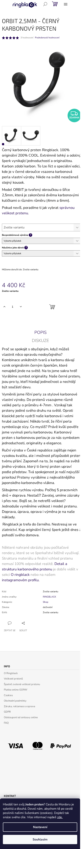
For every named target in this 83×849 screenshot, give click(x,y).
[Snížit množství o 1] (20, 307)
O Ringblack (11, 673)
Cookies (8, 695)
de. (60, 817)
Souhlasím (40, 839)
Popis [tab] (40, 332)
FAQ (6, 723)
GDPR (7, 712)
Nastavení (40, 827)
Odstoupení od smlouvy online (21, 717)
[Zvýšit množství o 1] (4, 307)
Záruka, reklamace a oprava (19, 706)
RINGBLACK (49, 596)
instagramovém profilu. (20, 580)
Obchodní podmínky (15, 701)
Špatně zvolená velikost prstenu (22, 684)
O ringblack (20, 574)
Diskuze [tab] (40, 340)
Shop (45, 602)
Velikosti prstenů (13, 678)
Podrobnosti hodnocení (47, 37)
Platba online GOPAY (15, 689)
